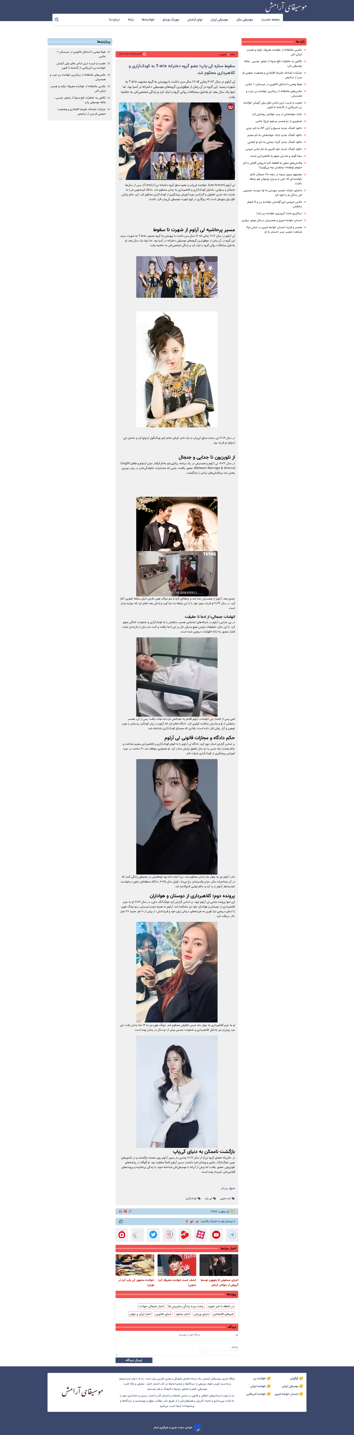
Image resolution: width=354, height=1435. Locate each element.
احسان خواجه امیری (286, 1394)
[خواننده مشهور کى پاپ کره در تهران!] (135, 1265)
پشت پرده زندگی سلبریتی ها (185, 1306)
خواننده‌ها (148, 19)
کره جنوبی (225, 1198)
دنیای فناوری (163, 1314)
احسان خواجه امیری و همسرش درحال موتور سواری (272, 220)
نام (236, 1335)
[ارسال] (125, 1211)
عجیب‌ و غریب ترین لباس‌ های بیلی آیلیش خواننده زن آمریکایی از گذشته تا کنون (272, 104)
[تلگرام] (196, 1221)
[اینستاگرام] (169, 1235)
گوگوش (294, 1378)
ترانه (131, 19)
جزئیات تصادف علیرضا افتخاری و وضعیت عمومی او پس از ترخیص (82, 111)
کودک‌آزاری (191, 1198)
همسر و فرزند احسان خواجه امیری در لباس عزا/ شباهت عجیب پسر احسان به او (274, 229)
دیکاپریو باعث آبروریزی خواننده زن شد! (279, 213)
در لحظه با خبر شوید (221, 1306)
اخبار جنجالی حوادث (151, 1306)
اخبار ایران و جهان (140, 1314)
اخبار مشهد (182, 1314)
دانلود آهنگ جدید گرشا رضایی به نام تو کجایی (275, 142)
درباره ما (114, 19)
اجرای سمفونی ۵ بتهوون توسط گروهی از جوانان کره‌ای (219, 1282)
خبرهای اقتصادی (223, 1314)
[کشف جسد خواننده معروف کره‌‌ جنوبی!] (177, 1265)
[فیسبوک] (186, 1221)
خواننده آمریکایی (256, 1394)
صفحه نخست (270, 19)
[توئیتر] (191, 1221)
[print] (121, 1211)
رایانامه (234, 1347)
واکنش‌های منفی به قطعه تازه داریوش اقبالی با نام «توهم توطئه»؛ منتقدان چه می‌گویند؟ (272, 165)
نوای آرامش (195, 19)
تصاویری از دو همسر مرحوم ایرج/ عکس (279, 121)
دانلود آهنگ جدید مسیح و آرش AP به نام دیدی (274, 128)
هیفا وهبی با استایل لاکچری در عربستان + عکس (273, 84)
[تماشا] (185, 1235)
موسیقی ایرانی (290, 1386)
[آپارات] (200, 1235)
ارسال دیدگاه (134, 1360)
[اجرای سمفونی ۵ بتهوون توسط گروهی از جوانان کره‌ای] (219, 1265)
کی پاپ (208, 1198)
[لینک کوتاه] (130, 1211)
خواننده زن (259, 1378)
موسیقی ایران (220, 19)
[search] (56, 19)
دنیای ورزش (201, 1314)
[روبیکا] (138, 1235)
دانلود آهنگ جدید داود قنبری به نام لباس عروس (273, 149)
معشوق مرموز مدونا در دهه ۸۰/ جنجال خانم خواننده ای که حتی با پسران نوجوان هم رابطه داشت (276, 179)
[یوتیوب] (216, 1235)
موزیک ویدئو (171, 19)
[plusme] (121, 1221)
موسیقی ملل (245, 19)
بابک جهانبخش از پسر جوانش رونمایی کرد (277, 114)
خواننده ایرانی (258, 1386)
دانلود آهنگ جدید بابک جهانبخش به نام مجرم (274, 135)
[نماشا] (122, 1235)
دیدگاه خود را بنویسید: (189, 1335)
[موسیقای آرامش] (286, 7)
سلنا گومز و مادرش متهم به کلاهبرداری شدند (276, 156)
